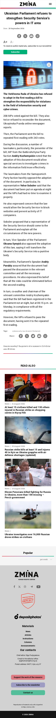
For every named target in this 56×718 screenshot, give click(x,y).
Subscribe (15, 52)
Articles (28, 635)
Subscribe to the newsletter (28, 685)
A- (12, 42)
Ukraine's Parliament (33, 331)
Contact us (28, 692)
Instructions (28, 638)
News (28, 631)
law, (24, 331)
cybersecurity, (17, 331)
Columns (28, 642)
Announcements (28, 645)
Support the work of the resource (28, 677)
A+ (5, 42)
